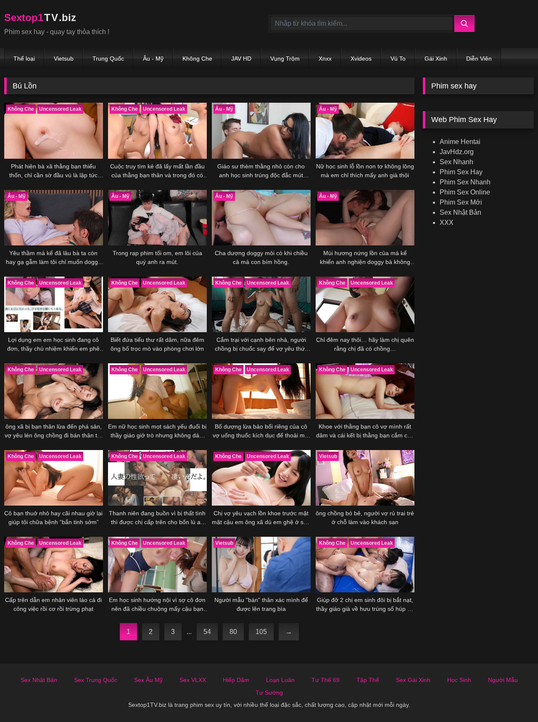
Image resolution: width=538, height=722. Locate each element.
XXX (447, 222)
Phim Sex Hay (461, 172)
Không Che (197, 58)
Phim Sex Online (465, 192)
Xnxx (325, 58)
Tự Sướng (269, 692)
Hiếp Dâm (236, 680)
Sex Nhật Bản (460, 212)
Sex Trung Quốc (95, 680)
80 (233, 631)
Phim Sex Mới (461, 202)
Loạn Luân (280, 680)
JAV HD (241, 58)
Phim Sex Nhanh (465, 182)
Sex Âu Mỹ (148, 680)
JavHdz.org (457, 151)
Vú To (398, 58)
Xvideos (361, 58)
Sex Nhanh (456, 161)
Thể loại (24, 58)
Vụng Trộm (285, 58)
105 (261, 631)
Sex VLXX (192, 680)
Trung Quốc (108, 58)
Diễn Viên (479, 58)
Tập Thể (367, 680)
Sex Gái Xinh (413, 680)
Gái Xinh (436, 58)
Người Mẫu (503, 680)
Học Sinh (459, 680)
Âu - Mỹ (153, 58)
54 (207, 631)
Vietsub (64, 58)
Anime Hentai (460, 141)
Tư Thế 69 (325, 680)
